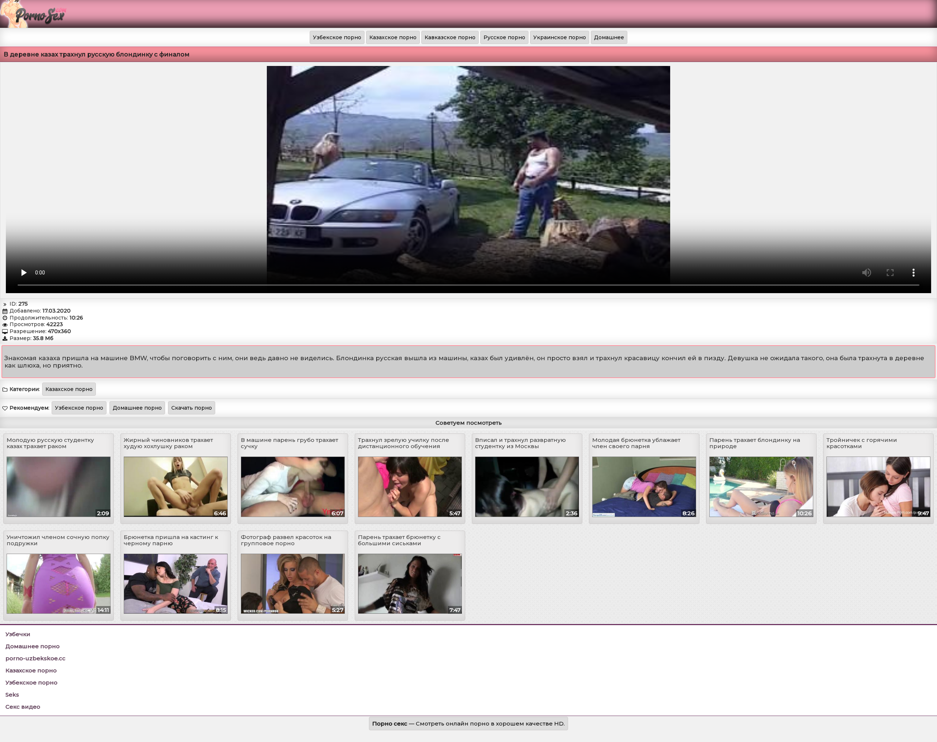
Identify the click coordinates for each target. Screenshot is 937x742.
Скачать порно (191, 408)
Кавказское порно (450, 37)
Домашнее (609, 37)
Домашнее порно (137, 408)
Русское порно (504, 37)
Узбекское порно (337, 37)
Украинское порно (559, 37)
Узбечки (17, 634)
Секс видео (22, 706)
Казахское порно (393, 37)
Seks (12, 694)
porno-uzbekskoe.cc (35, 658)
